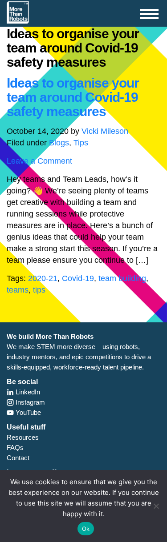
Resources (23, 437)
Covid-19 (78, 278)
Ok (86, 528)
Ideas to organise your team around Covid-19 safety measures (73, 97)
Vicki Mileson (104, 131)
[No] (155, 506)
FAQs (15, 447)
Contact (18, 458)
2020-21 (42, 278)
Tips (80, 142)
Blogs (59, 142)
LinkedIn (27, 392)
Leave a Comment (39, 161)
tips (39, 289)
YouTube (27, 412)
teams (18, 289)
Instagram (29, 402)
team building (122, 278)
